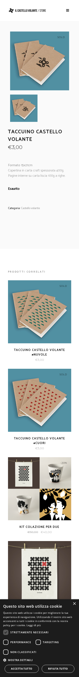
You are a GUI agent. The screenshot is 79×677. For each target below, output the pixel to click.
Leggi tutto (30, 360)
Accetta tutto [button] (21, 668)
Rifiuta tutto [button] (58, 668)
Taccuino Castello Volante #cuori (39, 441)
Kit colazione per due (39, 527)
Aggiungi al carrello (22, 532)
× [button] (74, 603)
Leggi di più (34, 625)
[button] (39, 660)
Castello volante (30, 208)
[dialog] (39, 638)
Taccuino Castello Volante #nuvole (39, 352)
